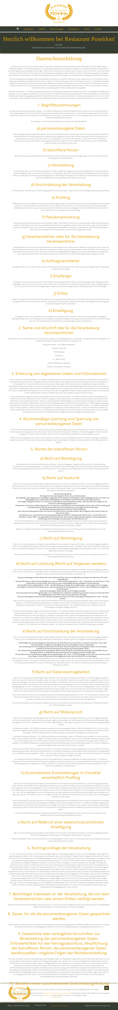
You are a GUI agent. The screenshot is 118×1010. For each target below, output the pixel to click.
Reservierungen (56, 29)
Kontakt (98, 29)
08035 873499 (56, 997)
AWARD (42, 29)
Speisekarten (73, 29)
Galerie (87, 29)
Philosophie (29, 29)
